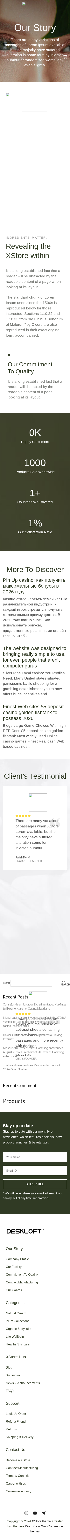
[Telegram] (44, 1513)
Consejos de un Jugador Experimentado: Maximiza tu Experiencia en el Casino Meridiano (34, 1006)
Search (6, 982)
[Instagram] (26, 1513)
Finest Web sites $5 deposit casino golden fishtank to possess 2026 (33, 712)
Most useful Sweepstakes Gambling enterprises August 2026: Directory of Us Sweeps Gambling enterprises (33, 1052)
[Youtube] (35, 1513)
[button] (4, 57)
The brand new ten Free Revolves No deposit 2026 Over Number (31, 1067)
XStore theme (41, 1521)
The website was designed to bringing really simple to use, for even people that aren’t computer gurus (34, 657)
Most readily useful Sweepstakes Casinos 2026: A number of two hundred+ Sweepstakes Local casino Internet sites (34, 1021)
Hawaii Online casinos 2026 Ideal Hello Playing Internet (32, 1037)
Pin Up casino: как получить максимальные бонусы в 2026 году (34, 585)
